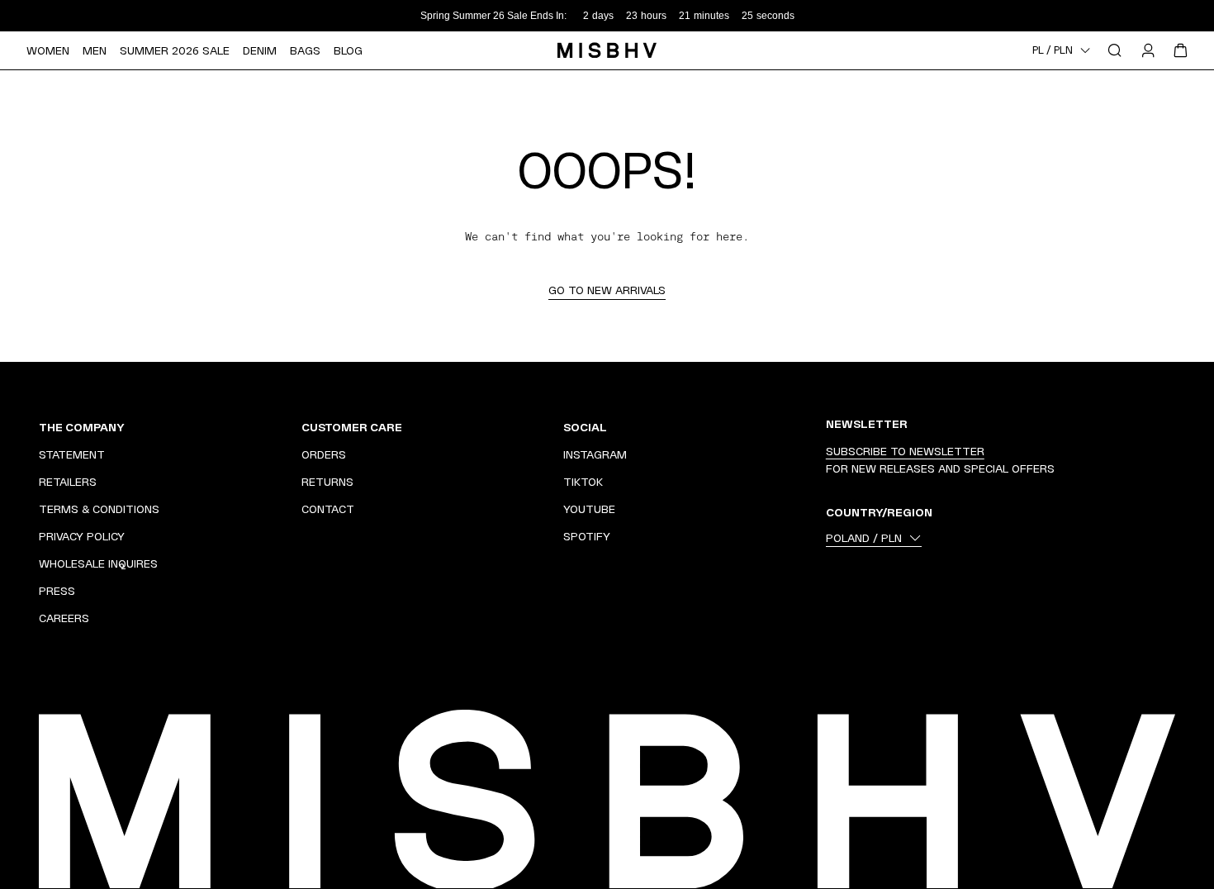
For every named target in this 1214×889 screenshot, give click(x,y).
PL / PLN (1052, 50)
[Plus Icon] (266, 427)
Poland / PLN (864, 537)
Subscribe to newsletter (905, 451)
